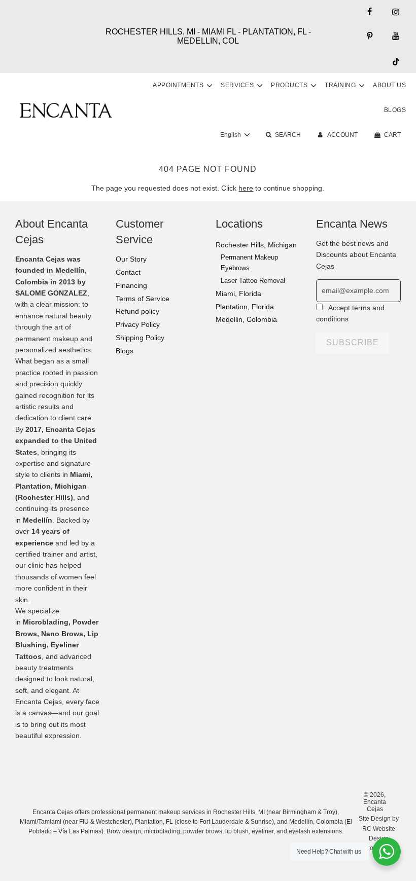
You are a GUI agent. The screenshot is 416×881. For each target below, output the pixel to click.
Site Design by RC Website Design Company (379, 833)
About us (389, 85)
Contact (128, 272)
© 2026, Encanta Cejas (374, 802)
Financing (131, 285)
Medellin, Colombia (246, 319)
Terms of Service (142, 299)
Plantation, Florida (245, 307)
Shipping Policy (140, 338)
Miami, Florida (238, 293)
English (231, 134)
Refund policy (137, 311)
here (245, 188)
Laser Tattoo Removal (253, 280)
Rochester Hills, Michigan (256, 245)
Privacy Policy (138, 324)
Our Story (131, 259)
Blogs (395, 110)
